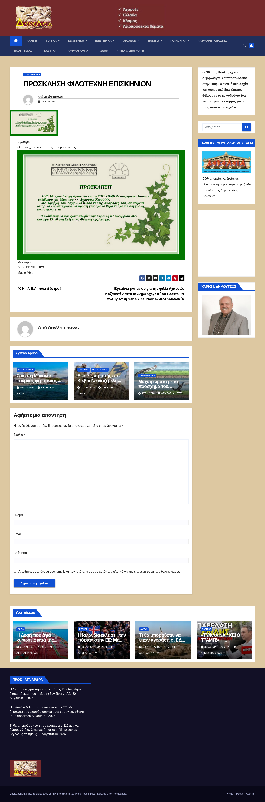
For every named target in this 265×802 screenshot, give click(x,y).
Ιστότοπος (21, 552)
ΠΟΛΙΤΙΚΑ (50, 50)
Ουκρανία (84, 370)
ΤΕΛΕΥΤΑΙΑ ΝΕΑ (32, 74)
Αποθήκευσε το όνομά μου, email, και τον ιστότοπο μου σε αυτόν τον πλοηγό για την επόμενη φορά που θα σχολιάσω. (99, 571)
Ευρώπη (83, 629)
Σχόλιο (19, 434)
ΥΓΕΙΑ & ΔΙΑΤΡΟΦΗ (131, 50)
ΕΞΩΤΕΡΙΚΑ (104, 40)
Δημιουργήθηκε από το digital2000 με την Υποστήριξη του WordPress (49, 793)
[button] (244, 45)
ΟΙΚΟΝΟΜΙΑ (131, 40)
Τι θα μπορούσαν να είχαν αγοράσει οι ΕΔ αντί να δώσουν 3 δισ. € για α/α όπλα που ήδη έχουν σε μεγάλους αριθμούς (44, 730)
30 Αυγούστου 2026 (33, 647)
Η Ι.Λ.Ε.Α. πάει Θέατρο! (41, 289)
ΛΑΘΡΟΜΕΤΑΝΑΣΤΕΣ (212, 40)
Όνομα (19, 515)
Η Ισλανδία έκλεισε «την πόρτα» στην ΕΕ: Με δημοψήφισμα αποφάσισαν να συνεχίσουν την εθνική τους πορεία (47, 712)
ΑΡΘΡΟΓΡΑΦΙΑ (78, 50)
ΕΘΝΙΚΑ (154, 40)
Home (230, 793)
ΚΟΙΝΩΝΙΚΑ (178, 40)
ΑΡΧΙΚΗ (32, 40)
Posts (239, 793)
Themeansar (119, 793)
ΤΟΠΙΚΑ (52, 40)
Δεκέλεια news (53, 96)
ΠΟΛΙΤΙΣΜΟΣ (23, 50)
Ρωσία (21, 629)
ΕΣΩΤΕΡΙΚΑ (76, 40)
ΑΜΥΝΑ (143, 629)
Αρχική (250, 793)
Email (18, 534)
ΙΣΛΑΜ (104, 50)
